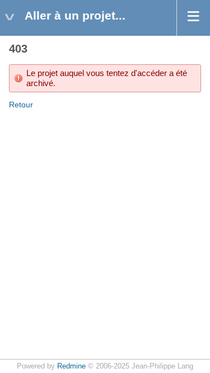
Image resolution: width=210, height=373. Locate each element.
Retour (21, 104)
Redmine (71, 366)
